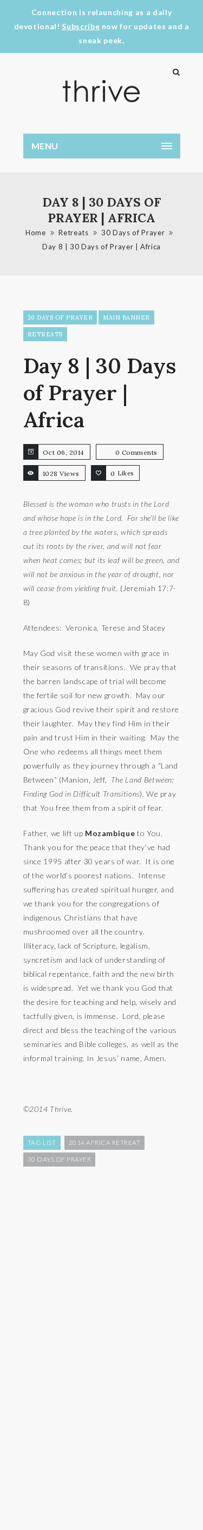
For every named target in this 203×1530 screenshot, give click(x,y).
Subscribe (81, 26)
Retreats (73, 232)
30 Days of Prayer (133, 232)
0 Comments (136, 452)
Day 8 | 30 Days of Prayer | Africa (101, 246)
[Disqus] (101, 1347)
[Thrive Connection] (101, 91)
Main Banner (126, 317)
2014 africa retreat (105, 1142)
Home (35, 232)
